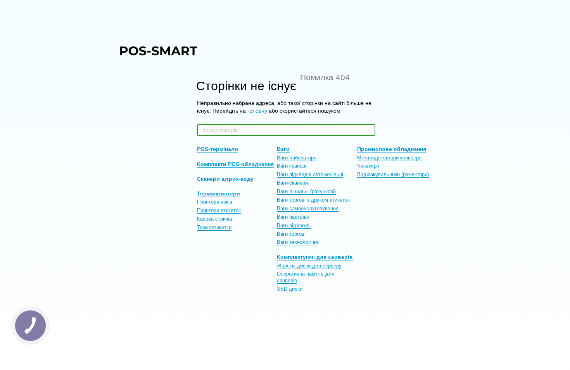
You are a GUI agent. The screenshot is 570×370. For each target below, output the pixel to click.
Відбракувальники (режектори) (393, 174)
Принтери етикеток (219, 210)
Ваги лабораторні (297, 158)
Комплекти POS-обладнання (235, 164)
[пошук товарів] (369, 130)
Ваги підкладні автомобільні (310, 174)
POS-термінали (217, 149)
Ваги (283, 149)
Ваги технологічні (297, 242)
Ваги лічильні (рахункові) (306, 191)
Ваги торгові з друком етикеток (313, 200)
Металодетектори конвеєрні (390, 158)
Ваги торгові (291, 234)
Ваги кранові (291, 166)
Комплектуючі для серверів (315, 257)
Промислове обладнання (391, 149)
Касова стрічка (214, 219)
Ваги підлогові (294, 225)
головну (257, 111)
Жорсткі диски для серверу (309, 266)
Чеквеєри (368, 166)
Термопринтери (218, 193)
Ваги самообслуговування (308, 208)
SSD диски (289, 289)
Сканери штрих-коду (225, 179)
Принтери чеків (214, 202)
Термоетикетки (214, 227)
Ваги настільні (294, 217)
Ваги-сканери (292, 183)
